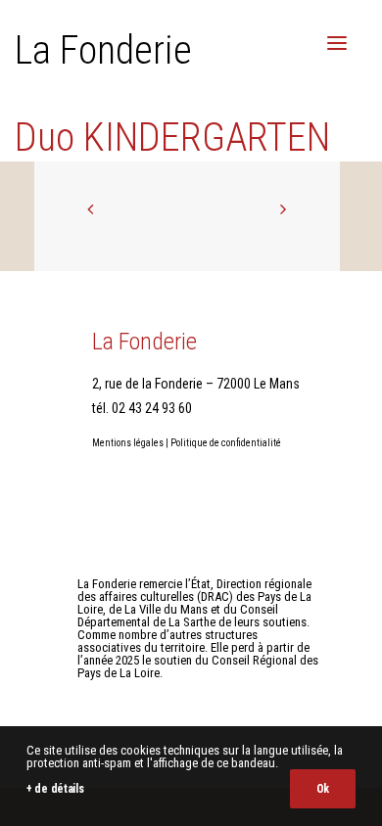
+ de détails (54, 789)
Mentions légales (128, 442)
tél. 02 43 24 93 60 (142, 408)
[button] (337, 43)
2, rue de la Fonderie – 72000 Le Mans (196, 383)
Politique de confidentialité (225, 442)
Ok (322, 789)
